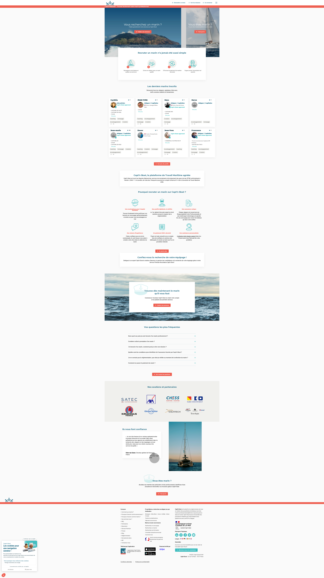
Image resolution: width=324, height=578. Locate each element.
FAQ (123, 521)
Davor (140, 130)
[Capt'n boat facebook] (185, 535)
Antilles (163, 514)
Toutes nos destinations (151, 518)
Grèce (167, 514)
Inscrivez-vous (149, 534)
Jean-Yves (169, 130)
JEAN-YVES (142, 100)
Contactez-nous (126, 542)
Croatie (147, 516)
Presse (123, 531)
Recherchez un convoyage (152, 525)
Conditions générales (126, 561)
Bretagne (147, 514)
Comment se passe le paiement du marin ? (141, 363)
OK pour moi (28, 569)
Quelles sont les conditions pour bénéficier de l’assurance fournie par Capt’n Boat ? (155, 352)
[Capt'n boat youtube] (193, 535)
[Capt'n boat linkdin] (176, 535)
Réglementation (126, 535)
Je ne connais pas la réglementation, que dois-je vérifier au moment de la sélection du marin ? (158, 357)
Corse (159, 514)
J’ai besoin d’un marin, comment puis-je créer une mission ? (147, 347)
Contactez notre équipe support (186, 236)
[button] (4, 575)
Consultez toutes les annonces (153, 532)
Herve (194, 100)
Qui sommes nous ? (127, 519)
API (122, 540)
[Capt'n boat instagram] (181, 535)
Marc (167, 100)
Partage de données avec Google (12, 562)
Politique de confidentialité (142, 561)
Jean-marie (116, 130)
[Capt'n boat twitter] (189, 535)
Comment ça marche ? (128, 512)
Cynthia (114, 100)
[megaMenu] (216, 2)
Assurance (124, 526)
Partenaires (125, 524)
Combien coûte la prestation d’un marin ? (141, 341)
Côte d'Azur (154, 514)
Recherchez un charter (151, 528)
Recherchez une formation (152, 530)
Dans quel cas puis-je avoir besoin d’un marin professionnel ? (148, 336)
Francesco (196, 130)
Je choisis (10, 569)
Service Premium (126, 528)
